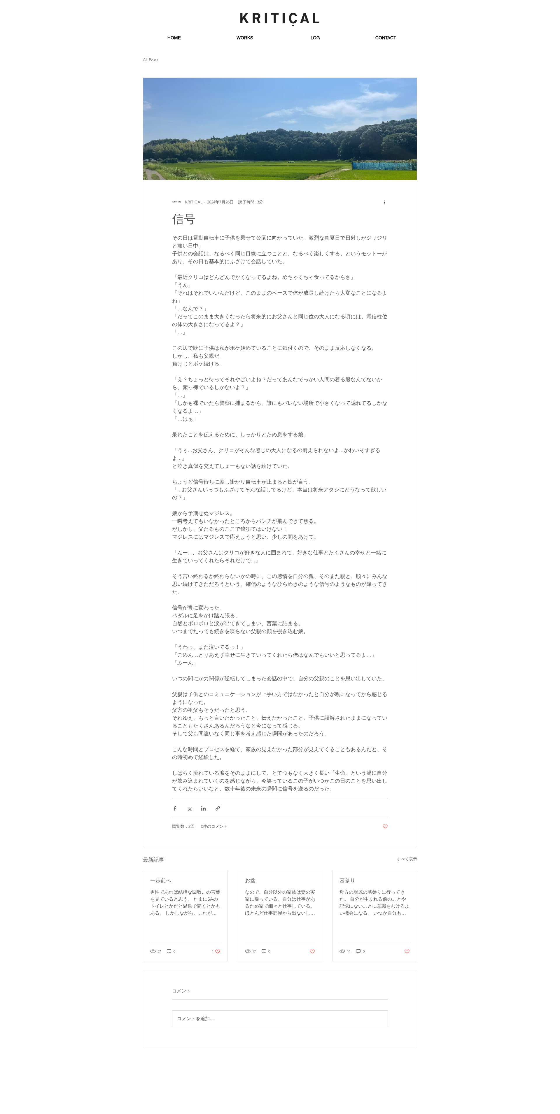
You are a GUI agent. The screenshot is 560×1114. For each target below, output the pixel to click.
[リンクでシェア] (217, 808)
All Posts (150, 59)
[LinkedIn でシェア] (203, 808)
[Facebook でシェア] (175, 808)
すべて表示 (407, 859)
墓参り (347, 881)
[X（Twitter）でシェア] (189, 808)
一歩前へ (160, 881)
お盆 (250, 881)
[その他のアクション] (384, 201)
